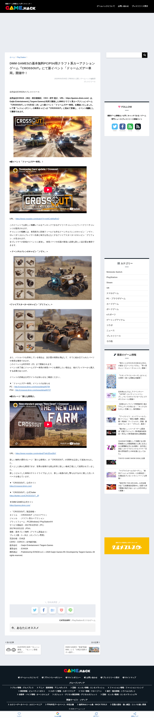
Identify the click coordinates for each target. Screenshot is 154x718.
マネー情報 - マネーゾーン (91, 691)
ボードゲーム (112, 309)
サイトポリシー (74, 677)
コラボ (109, 325)
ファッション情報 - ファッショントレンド (127, 688)
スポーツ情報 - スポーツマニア (62, 691)
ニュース (110, 330)
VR (107, 288)
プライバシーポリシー (53, 677)
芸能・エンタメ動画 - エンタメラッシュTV (119, 694)
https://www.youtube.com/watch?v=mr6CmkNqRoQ (37, 219)
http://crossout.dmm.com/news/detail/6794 (32, 387)
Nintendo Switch (114, 272)
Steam (109, 282)
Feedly (130, 130)
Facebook (122, 130)
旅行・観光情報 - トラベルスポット (121, 691)
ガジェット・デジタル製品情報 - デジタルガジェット (75, 694)
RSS (138, 130)
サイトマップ (130, 677)
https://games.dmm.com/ (20, 505)
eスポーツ (111, 314)
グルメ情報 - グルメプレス (23, 688)
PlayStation (77, 620)
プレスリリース (113, 336)
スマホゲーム (90, 620)
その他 (109, 341)
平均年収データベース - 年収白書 (60, 705)
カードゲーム (112, 304)
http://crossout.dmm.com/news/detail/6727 (33, 390)
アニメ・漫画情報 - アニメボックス (53, 688)
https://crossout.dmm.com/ (21, 486)
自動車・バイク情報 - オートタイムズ (34, 694)
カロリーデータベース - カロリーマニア (26, 705)
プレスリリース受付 (140, 6)
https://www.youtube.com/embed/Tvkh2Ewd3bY (36, 453)
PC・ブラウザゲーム (116, 298)
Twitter (115, 130)
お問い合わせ (123, 6)
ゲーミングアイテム (115, 320)
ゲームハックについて (106, 6)
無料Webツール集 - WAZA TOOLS (93, 705)
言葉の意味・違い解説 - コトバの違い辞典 (129, 705)
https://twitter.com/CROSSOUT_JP (24, 496)
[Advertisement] (77, 31)
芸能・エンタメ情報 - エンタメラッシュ (88, 688)
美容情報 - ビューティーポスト (32, 691)
